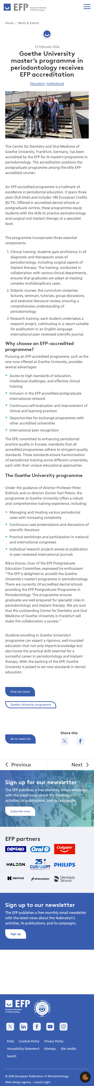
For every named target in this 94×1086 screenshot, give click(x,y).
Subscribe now (20, 811)
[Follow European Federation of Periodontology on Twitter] (10, 1027)
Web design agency (18, 1082)
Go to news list (20, 739)
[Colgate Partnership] (64, 849)
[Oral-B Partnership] (40, 849)
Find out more (20, 691)
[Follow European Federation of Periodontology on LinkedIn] (23, 1027)
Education (37, 84)
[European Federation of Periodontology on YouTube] (50, 1027)
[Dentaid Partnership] (15, 849)
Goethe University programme (30, 704)
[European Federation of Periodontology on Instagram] (63, 1027)
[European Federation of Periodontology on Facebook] (37, 1027)
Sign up (15, 934)
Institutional (55, 84)
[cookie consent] (85, 1077)
